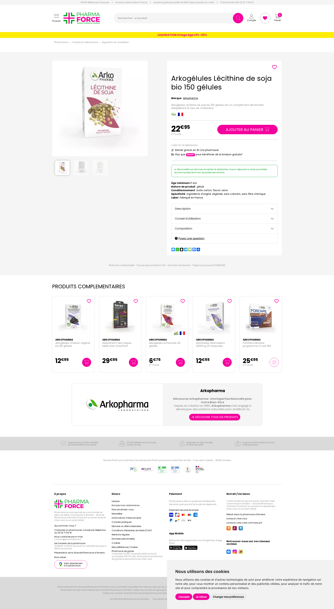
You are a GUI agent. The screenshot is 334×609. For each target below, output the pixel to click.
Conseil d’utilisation (188, 219)
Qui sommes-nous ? (65, 525)
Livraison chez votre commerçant (244, 522)
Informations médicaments (126, 518)
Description (183, 209)
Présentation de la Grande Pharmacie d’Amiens (79, 552)
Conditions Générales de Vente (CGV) (132, 530)
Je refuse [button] (201, 596)
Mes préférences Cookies (125, 547)
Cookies (116, 543)
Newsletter (117, 513)
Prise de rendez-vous (123, 509)
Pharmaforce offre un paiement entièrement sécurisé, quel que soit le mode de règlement (192, 503)
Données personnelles (123, 538)
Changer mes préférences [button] (228, 596)
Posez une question (191, 238)
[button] (56, 18)
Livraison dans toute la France (131, 2)
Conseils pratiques (122, 522)
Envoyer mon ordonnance (125, 505)
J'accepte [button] (183, 596)
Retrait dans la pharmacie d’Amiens (245, 514)
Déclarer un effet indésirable (126, 526)
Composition (183, 229)
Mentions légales (121, 534)
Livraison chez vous (236, 518)
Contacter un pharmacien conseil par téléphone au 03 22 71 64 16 (80, 531)
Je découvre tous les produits (214, 417)
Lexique (116, 501)
